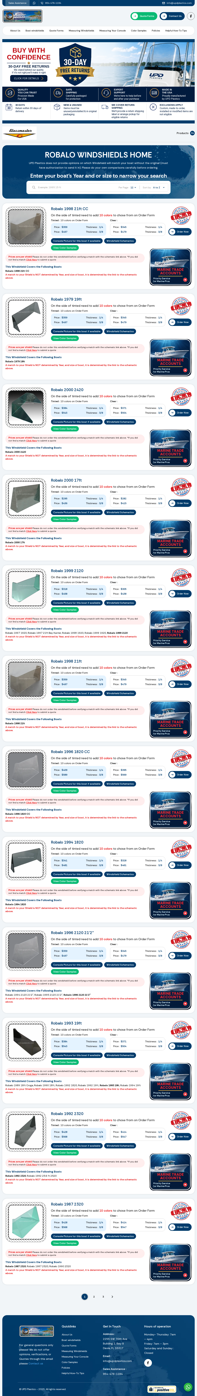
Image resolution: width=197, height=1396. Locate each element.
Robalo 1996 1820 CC (70, 751)
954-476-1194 (113, 1374)
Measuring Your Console (112, 30)
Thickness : (92, 227)
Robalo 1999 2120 (67, 570)
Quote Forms (56, 30)
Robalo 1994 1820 (67, 842)
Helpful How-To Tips (176, 30)
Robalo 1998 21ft (66, 661)
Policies (156, 30)
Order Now (183, 231)
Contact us (35, 1363)
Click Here (31, 259)
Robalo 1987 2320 (67, 1204)
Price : (57, 227)
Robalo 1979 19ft (66, 299)
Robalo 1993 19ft (66, 1023)
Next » (112, 1297)
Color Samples (139, 30)
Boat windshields (35, 30)
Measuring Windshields (81, 30)
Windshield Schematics (120, 240)
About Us (15, 30)
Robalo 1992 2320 (67, 1113)
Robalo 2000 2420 (67, 389)
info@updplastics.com (117, 1361)
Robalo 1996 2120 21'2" (72, 932)
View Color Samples (64, 247)
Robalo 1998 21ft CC (69, 208)
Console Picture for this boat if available (76, 240)
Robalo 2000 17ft (66, 480)
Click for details (26, 78)
